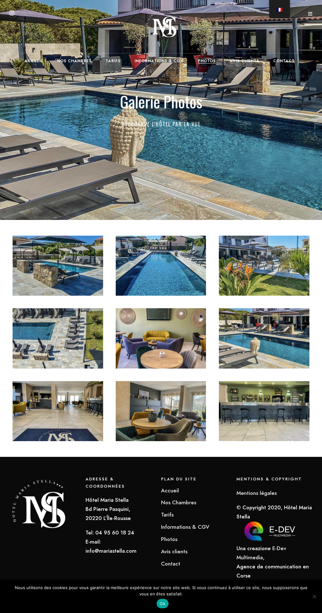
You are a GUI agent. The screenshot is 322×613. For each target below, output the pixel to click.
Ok (162, 603)
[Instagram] (11, 13)
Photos (207, 61)
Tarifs (113, 61)
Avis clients (244, 61)
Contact (284, 61)
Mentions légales (256, 493)
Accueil (34, 61)
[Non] (314, 596)
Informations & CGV (159, 61)
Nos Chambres (74, 61)
